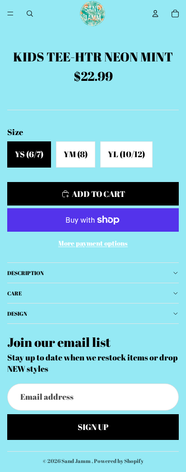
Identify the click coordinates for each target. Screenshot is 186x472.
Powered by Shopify (119, 460)
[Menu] (10, 13)
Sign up (93, 426)
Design (17, 313)
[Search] (30, 13)
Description (25, 272)
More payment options (93, 243)
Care (14, 293)
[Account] (155, 13)
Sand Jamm (76, 460)
